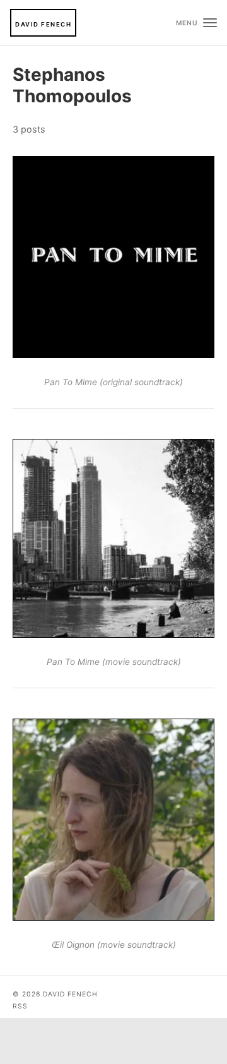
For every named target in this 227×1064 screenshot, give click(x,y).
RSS (20, 1006)
